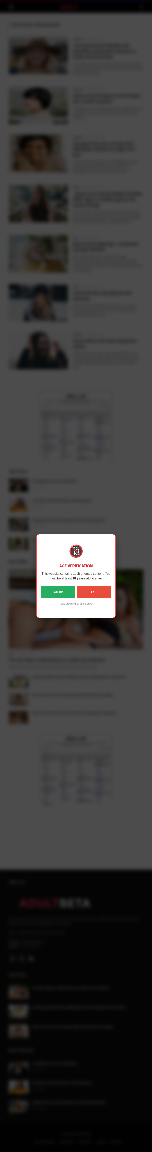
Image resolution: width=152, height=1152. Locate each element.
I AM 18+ (58, 592)
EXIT (94, 592)
